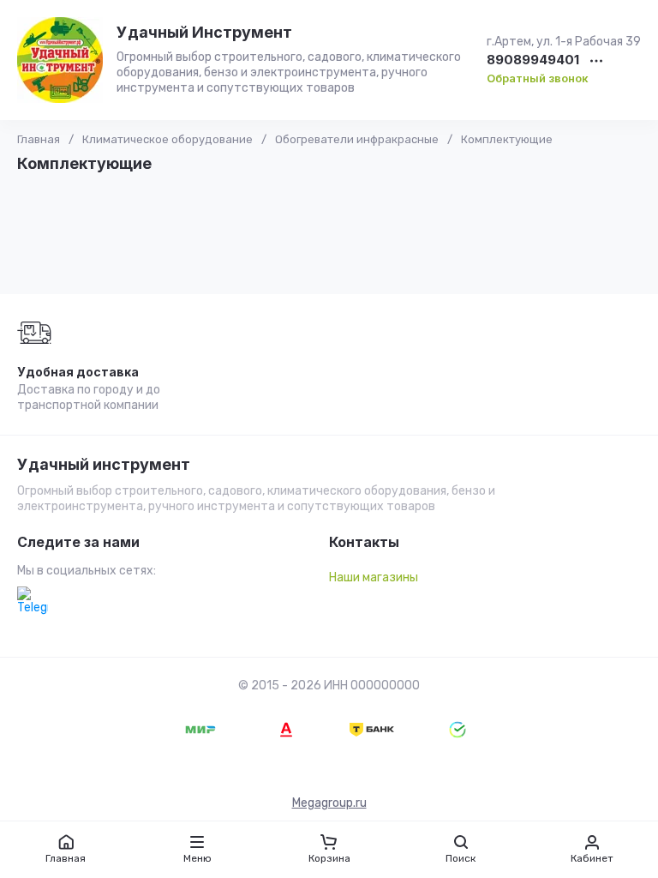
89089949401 (533, 60)
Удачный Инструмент (204, 32)
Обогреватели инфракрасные (357, 139)
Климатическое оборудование (167, 139)
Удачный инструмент (103, 464)
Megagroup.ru (329, 803)
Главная (38, 139)
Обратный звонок (538, 78)
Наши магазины (373, 577)
